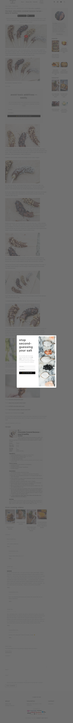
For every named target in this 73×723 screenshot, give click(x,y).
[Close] (55, 337)
